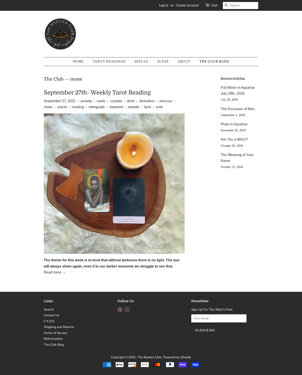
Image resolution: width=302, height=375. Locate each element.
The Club (54, 79)
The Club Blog (214, 61)
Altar (163, 61)
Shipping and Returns (59, 327)
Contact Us (51, 315)
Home (78, 61)
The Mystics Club (149, 357)
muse (48, 107)
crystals (116, 101)
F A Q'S (49, 321)
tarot (147, 107)
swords (133, 107)
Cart (214, 5)
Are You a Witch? (234, 139)
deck (130, 101)
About (184, 61)
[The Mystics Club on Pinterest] (119, 310)
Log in (163, 5)
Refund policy (53, 338)
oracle (62, 107)
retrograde (97, 107)
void (159, 107)
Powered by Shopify (177, 357)
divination (147, 101)
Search (49, 309)
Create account (187, 5)
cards (101, 101)
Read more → (55, 272)
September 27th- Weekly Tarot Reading (97, 92)
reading (78, 107)
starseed (116, 107)
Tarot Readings (109, 61)
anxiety (86, 101)
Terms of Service (55, 333)
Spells (141, 61)
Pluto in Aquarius (234, 124)
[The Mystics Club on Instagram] (126, 310)
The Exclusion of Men (238, 109)
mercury (165, 101)
